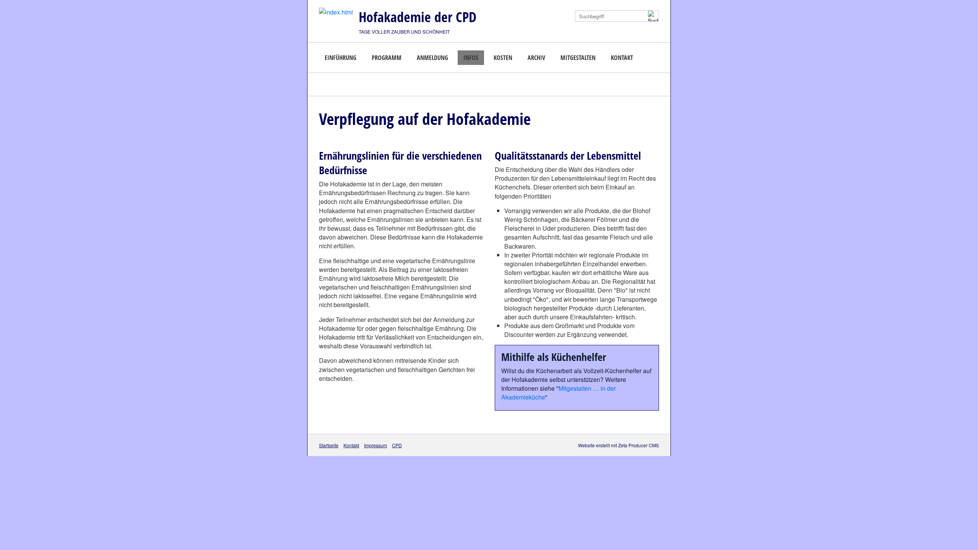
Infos (470, 57)
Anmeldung (432, 57)
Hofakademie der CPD (417, 17)
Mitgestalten (578, 57)
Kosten (503, 57)
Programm (387, 57)
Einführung (340, 57)
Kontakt (622, 57)
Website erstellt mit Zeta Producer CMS (618, 445)
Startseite (328, 445)
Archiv (536, 57)
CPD (397, 445)
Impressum (375, 445)
